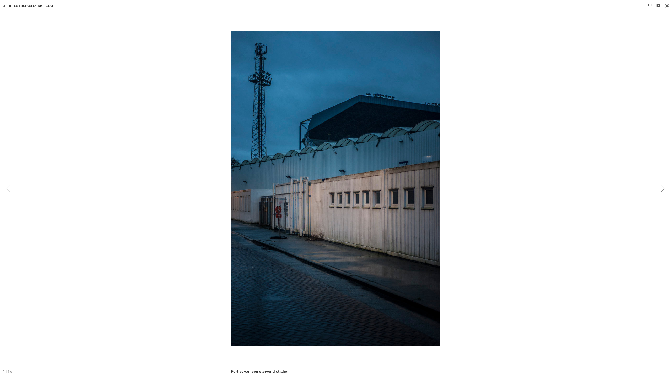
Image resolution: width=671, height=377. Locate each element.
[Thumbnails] (650, 6)
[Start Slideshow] (658, 6)
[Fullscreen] (667, 6)
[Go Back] (4, 6)
